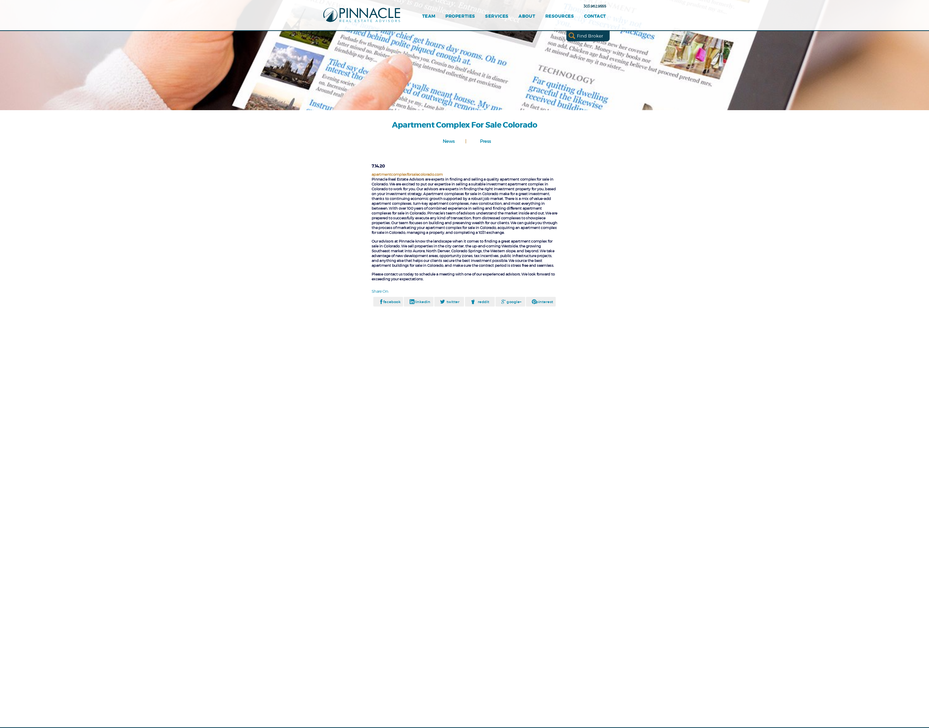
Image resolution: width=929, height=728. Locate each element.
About (526, 16)
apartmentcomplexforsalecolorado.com (407, 174)
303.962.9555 (595, 6)
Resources (559, 16)
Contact (595, 16)
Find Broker (590, 35)
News (449, 141)
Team (428, 16)
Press (485, 141)
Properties (460, 16)
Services (496, 16)
